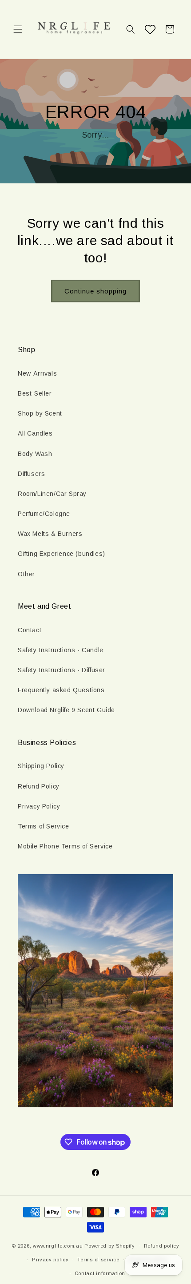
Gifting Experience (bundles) (61, 553)
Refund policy (161, 1245)
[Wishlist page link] (150, 29)
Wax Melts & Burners (50, 533)
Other (26, 574)
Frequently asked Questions (61, 690)
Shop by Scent (40, 413)
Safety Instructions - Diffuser (61, 670)
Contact (29, 630)
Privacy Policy (39, 806)
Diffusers (31, 473)
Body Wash (35, 453)
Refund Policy (39, 786)
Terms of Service (43, 826)
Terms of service (98, 1259)
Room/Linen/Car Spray (52, 493)
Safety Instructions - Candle (60, 650)
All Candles (35, 433)
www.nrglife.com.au (58, 1245)
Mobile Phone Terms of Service (65, 846)
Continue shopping (95, 291)
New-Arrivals (37, 373)
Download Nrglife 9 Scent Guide (66, 709)
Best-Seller (35, 393)
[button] (18, 29)
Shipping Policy (41, 765)
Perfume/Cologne (44, 513)
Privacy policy (50, 1259)
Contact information (100, 1273)
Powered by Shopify (109, 1245)
